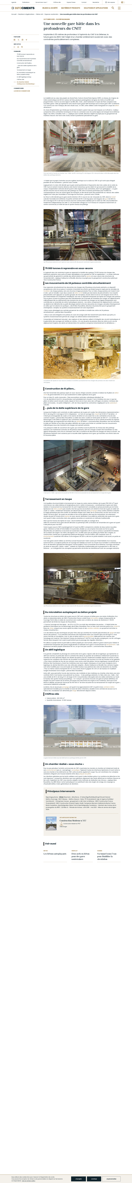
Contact (84, 2)
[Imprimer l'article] (18, 47)
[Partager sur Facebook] (14, 40)
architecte (49, 801)
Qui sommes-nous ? (41, 2)
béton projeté (57, 509)
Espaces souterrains (51, 14)
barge (74, 691)
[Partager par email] (26, 40)
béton (117, 105)
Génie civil (39, 14)
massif (113, 197)
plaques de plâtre (85, 774)
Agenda (13, 2)
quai (106, 199)
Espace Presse (71, 2)
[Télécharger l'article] (22, 47)
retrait (78, 421)
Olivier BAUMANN (63, 19)
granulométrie (89, 636)
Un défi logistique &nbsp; (24, 77)
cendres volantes (93, 628)
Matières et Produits (70, 8)
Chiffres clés (57, 2)
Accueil (13, 14)
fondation (47, 291)
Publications (25, 2)
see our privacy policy (28, 1181)
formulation (94, 618)
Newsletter (96, 2)
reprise (88, 276)
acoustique (76, 770)
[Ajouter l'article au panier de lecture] (14, 47)
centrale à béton (108, 687)
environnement (49, 536)
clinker (51, 628)
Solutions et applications (96, 8)
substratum (113, 403)
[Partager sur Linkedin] (22, 40)
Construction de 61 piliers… (24, 63)
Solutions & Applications (26, 14)
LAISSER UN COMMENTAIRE (22, 91)
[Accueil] (23, 8)
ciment (116, 626)
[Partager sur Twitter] (18, 40)
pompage (93, 511)
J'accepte (78, 1179)
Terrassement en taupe (24, 70)
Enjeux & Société (49, 8)
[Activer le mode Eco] (123, 2)
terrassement (110, 645)
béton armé (78, 293)
